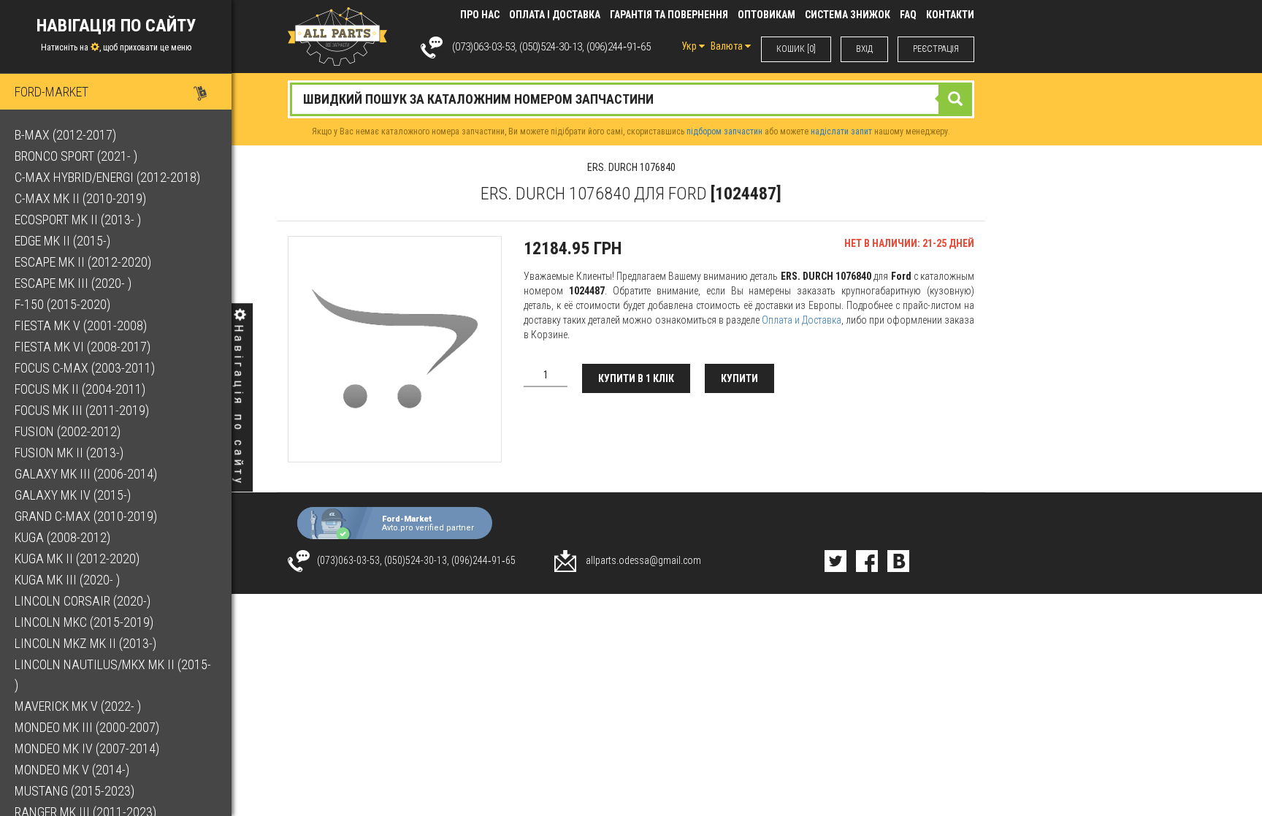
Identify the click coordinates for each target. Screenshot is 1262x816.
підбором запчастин (724, 131)
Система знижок (847, 14)
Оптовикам (766, 14)
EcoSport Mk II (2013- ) (78, 219)
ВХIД (864, 49)
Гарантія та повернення (669, 14)
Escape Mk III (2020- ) (73, 283)
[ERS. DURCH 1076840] (395, 349)
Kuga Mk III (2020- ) (67, 579)
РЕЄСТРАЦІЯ (936, 49)
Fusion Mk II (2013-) (69, 452)
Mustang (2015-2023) (74, 790)
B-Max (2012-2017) (65, 134)
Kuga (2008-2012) (62, 537)
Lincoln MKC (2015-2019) (84, 622)
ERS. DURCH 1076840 (631, 167)
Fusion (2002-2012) (68, 431)
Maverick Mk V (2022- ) (78, 706)
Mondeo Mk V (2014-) (72, 769)
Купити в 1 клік (636, 378)
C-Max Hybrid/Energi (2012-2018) (107, 177)
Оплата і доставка (554, 14)
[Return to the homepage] (337, 36)
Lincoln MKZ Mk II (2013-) (85, 643)
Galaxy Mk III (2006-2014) (86, 473)
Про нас (480, 14)
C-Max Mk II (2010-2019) (80, 198)
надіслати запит (841, 131)
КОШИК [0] (796, 49)
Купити (739, 378)
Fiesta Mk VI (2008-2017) (82, 346)
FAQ (908, 14)
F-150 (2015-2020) (62, 304)
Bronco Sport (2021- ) (76, 156)
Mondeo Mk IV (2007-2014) (87, 748)
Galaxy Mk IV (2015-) (73, 495)
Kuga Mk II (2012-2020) (77, 558)
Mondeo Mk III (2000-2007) (87, 727)
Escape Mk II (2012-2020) (83, 262)
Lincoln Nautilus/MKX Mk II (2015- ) (113, 675)
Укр (690, 46)
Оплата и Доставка (801, 320)
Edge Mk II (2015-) (62, 240)
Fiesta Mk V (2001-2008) (81, 325)
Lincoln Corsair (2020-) (82, 601)
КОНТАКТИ (950, 14)
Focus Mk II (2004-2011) (80, 389)
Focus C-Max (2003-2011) (85, 367)
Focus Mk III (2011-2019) (82, 410)
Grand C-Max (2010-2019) (86, 516)
